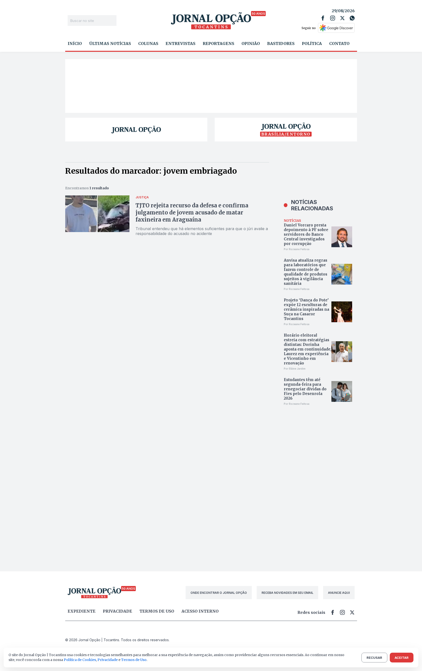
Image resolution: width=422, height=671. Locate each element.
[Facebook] (322, 18)
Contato (339, 43)
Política (312, 43)
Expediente (81, 611)
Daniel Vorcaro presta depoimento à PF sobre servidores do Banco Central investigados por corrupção (306, 234)
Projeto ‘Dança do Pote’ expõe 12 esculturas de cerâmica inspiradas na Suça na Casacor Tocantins (306, 309)
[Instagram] (332, 18)
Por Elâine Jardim (295, 368)
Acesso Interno (200, 611)
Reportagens (218, 43)
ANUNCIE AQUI (339, 593)
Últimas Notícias (110, 43)
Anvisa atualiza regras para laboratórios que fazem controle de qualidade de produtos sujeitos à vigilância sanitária (305, 272)
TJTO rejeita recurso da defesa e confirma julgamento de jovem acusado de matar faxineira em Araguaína (192, 212)
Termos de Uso (134, 660)
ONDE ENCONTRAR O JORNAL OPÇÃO (218, 593)
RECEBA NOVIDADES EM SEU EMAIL (287, 593)
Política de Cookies (80, 660)
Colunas (148, 43)
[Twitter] (342, 18)
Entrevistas (180, 43)
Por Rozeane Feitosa (296, 249)
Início (75, 43)
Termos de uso (156, 611)
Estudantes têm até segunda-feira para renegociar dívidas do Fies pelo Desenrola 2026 (305, 389)
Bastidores (281, 43)
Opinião (251, 43)
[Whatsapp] (352, 18)
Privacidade (117, 611)
